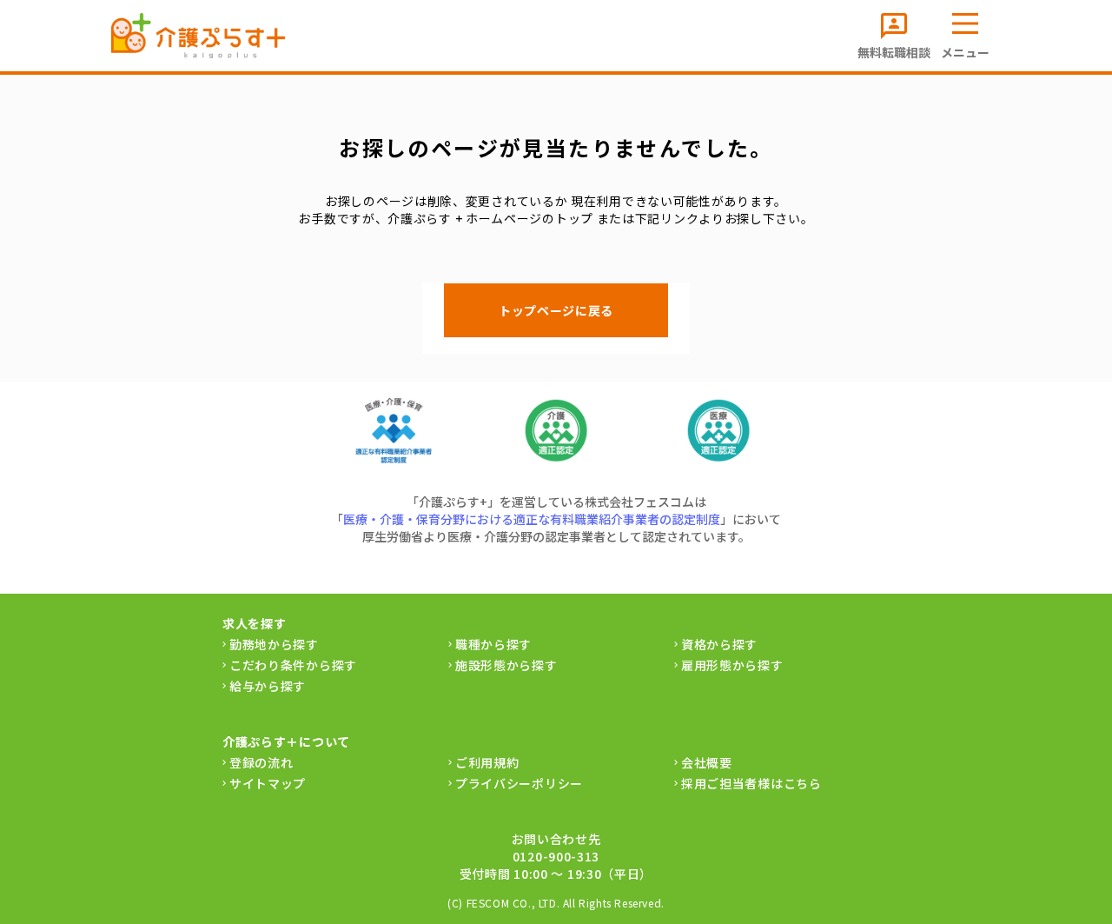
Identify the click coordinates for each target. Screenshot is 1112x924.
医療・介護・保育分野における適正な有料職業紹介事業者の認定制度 (531, 519)
